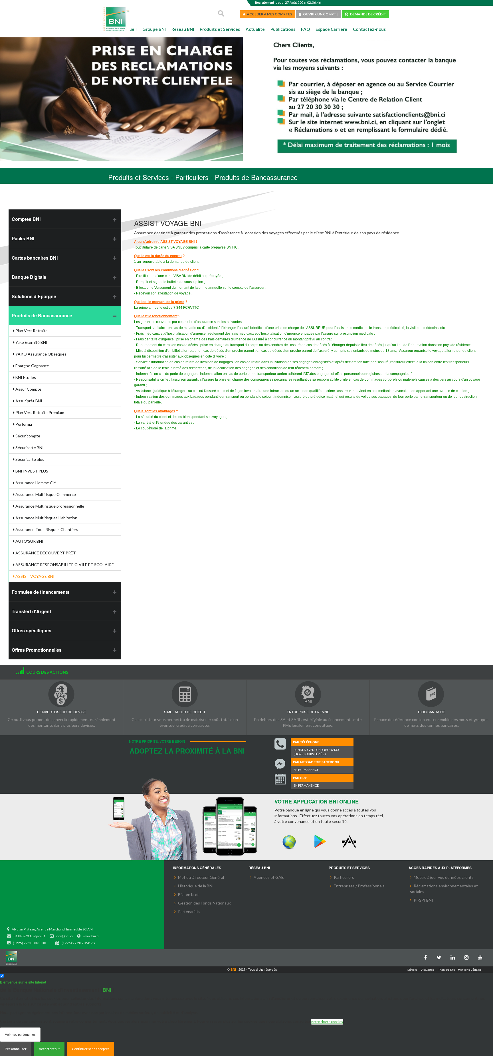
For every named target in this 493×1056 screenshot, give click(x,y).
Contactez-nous (369, 29)
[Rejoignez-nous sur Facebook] (427, 956)
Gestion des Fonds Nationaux (204, 902)
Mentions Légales (469, 969)
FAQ (305, 29)
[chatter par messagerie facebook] (280, 764)
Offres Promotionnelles (37, 650)
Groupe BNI (154, 29)
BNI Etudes (25, 377)
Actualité (255, 29)
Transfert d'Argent (31, 611)
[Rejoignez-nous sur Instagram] (468, 956)
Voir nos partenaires (20, 1034)
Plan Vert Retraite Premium (39, 412)
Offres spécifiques (31, 630)
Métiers (412, 969)
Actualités (427, 969)
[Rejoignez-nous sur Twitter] (440, 956)
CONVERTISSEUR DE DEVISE (61, 711)
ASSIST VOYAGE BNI (34, 576)
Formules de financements (41, 592)
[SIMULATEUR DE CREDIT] (185, 694)
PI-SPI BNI (423, 900)
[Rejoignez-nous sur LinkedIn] (454, 956)
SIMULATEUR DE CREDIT (184, 711)
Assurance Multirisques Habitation (46, 517)
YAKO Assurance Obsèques (40, 354)
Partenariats (189, 911)
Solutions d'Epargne (34, 296)
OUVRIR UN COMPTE (319, 14)
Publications (282, 29)
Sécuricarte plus (29, 459)
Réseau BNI (182, 29)
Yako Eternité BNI (31, 342)
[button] (13, 100)
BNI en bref (188, 894)
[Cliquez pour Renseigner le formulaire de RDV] (280, 780)
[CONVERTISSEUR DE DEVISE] (61, 694)
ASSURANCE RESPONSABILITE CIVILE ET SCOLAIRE (64, 564)
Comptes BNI (26, 219)
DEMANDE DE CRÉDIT (367, 14)
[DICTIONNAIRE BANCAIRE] (431, 694)
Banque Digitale (29, 277)
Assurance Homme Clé (35, 482)
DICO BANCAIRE (431, 711)
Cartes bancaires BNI (35, 258)
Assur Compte (28, 389)
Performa (23, 424)
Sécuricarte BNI (29, 447)
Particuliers (344, 877)
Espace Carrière (331, 29)
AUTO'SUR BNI (29, 541)
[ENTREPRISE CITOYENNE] (308, 694)
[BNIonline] (289, 841)
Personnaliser (16, 1049)
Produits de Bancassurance (42, 315)
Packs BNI (23, 238)
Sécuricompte (27, 435)
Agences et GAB (269, 877)
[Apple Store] (350, 841)
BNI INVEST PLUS (31, 471)
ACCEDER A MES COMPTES (268, 14)
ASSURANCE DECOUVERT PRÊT (45, 552)
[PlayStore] (320, 841)
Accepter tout (49, 1049)
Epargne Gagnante (32, 365)
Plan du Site (447, 969)
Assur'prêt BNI (28, 400)
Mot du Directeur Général (201, 877)
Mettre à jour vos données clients (444, 877)
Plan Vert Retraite (31, 330)
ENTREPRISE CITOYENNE (308, 711)
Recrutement (264, 2)
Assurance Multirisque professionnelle (49, 506)
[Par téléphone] (280, 744)
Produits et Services (220, 29)
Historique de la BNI (196, 885)
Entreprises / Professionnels (359, 885)
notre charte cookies (327, 1021)
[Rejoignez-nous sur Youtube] (481, 956)
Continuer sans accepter (90, 1049)
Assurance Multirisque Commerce (45, 494)
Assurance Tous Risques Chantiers (46, 529)
